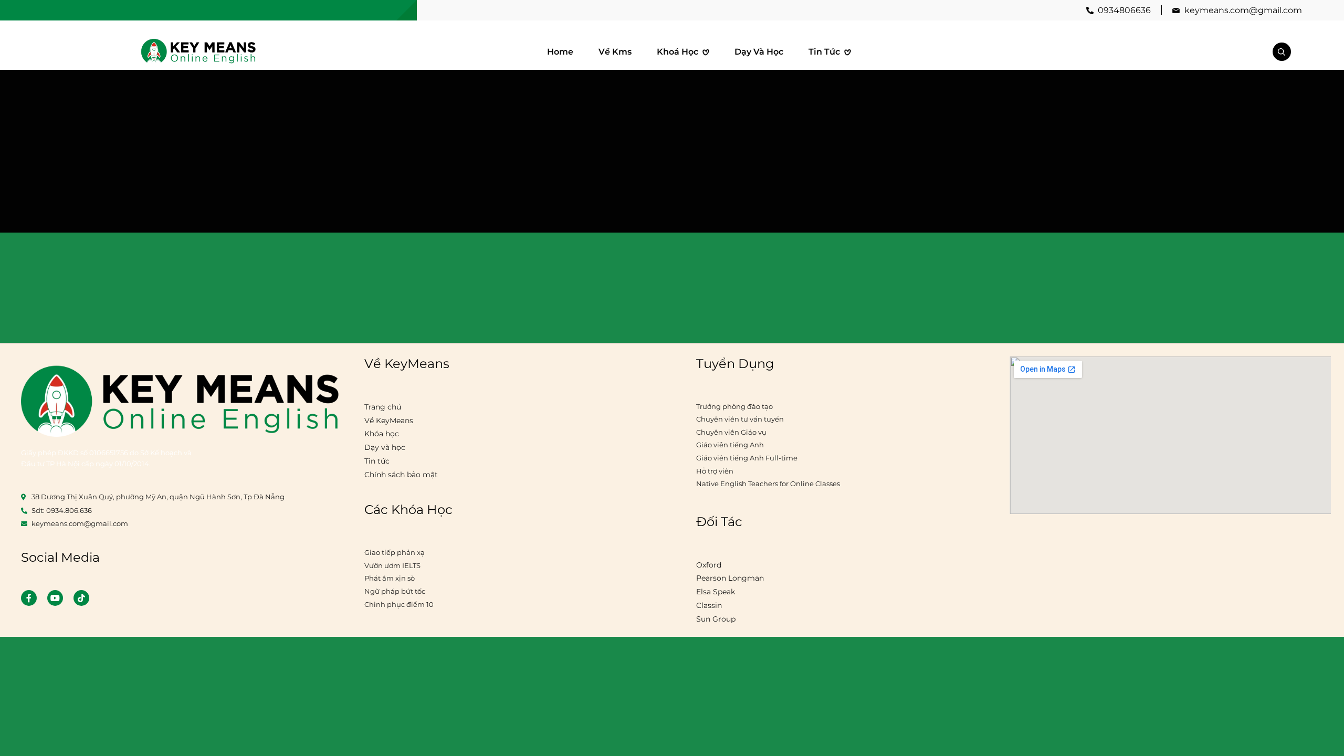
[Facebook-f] (29, 598)
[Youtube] (55, 598)
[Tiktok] (81, 598)
